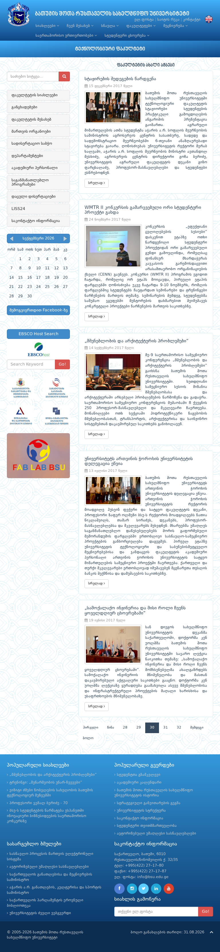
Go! (62, 364)
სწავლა (108, 26)
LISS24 (18, 209)
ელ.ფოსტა (144, 19)
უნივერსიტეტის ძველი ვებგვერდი (40, 913)
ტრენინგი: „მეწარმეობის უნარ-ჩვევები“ (45, 782)
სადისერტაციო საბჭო (31, 144)
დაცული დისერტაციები (33, 197)
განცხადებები (24, 107)
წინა (110, 727)
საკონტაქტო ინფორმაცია (35, 221)
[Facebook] (119, 889)
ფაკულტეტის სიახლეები (34, 95)
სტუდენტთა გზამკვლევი (138, 775)
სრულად (96, 183)
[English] (207, 19)
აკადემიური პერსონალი (34, 168)
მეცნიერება (174, 26)
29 (138, 727)
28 (125, 727)
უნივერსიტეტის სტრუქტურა (141, 810)
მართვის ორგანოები (31, 131)
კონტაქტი (192, 19)
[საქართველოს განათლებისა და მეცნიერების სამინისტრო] (20, 387)
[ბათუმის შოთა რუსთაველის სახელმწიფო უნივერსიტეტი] (18, 15)
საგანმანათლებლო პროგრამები (30, 182)
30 (152, 727)
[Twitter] (143, 889)
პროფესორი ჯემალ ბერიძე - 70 (38, 803)
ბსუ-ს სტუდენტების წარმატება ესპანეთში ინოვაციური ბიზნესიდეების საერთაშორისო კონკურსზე (46, 816)
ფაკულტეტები (139, 26)
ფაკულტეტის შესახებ (31, 119)
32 (179, 727)
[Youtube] (169, 889)
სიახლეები (46, 26)
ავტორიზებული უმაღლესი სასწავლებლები (156, 833)
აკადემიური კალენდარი (139, 782)
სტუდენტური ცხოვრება (126, 36)
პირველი (90, 727)
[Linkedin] (156, 889)
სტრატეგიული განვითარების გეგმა (148, 803)
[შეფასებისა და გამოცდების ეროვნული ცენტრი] (20, 416)
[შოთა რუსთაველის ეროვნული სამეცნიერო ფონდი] (56, 416)
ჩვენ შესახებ (79, 26)
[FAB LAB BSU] (38, 455)
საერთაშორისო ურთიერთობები (65, 36)
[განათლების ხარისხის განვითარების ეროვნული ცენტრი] (56, 387)
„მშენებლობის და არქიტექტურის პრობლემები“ (53, 775)
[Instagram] (132, 889)
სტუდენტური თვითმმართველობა (147, 826)
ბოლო (88, 738)
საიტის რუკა (168, 19)
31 (165, 727)
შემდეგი (196, 727)
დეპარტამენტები (27, 156)
